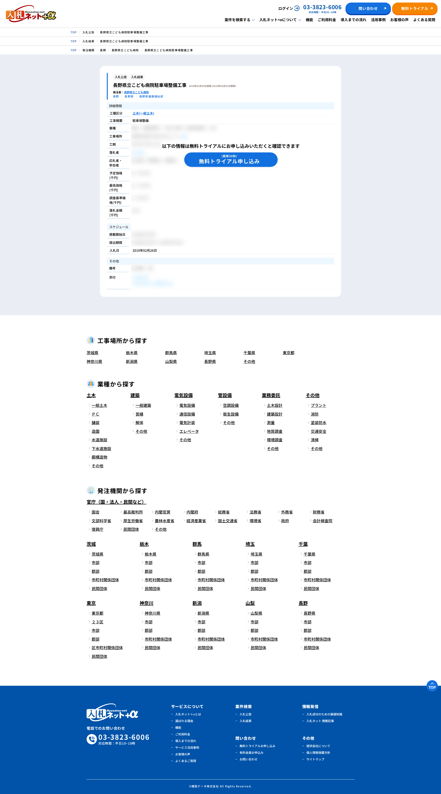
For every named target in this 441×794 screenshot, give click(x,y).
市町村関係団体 (105, 580)
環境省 (255, 520)
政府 (285, 520)
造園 (95, 431)
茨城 (91, 543)
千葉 (303, 543)
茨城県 (92, 352)
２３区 (97, 622)
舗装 (95, 422)
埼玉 (250, 543)
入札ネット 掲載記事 (320, 721)
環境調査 (275, 440)
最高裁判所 (133, 512)
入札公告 (246, 714)
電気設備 (183, 395)
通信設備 (187, 414)
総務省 (224, 512)
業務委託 (271, 395)
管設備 (225, 395)
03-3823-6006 (124, 739)
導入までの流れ (353, 19)
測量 (271, 422)
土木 (91, 395)
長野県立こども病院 (136, 92)
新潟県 (132, 361)
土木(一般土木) (143, 113)
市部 (95, 562)
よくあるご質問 (185, 761)
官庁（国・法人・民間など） (116, 501)
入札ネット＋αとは (188, 714)
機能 (309, 19)
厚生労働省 (133, 520)
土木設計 (275, 405)
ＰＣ (95, 414)
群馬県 (171, 352)
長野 (303, 603)
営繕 (139, 414)
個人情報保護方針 (318, 752)
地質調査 (275, 431)
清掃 (315, 440)
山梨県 (171, 361)
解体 (139, 422)
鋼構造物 (99, 457)
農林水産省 (164, 520)
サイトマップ (315, 759)
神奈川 (146, 603)
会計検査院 (322, 520)
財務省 (319, 512)
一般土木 (99, 405)
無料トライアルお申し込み (257, 746)
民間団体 (131, 529)
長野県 (210, 361)
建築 (135, 395)
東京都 (288, 352)
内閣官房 (162, 512)
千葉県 (249, 352)
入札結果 (246, 721)
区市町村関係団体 (106, 647)
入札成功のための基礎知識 (324, 714)
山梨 (250, 603)
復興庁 (97, 529)
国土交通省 (227, 520)
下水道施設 (101, 448)
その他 (249, 361)
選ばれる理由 (184, 721)
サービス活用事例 (187, 747)
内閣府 (192, 512)
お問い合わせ (248, 759)
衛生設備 (231, 414)
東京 (91, 603)
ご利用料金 (327, 19)
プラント (318, 405)
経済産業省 (196, 520)
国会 (95, 512)
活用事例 (378, 19)
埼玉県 (210, 352)
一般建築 (143, 405)
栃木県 (132, 352)
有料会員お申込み (251, 752)
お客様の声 (399, 19)
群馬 (197, 543)
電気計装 (187, 422)
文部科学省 (101, 520)
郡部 (95, 571)
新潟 (197, 603)
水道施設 (99, 440)
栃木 (144, 543)
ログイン (285, 8)
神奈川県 (94, 361)
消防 (315, 414)
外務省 (287, 512)
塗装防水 (318, 422)
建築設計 (275, 414)
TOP (432, 687)
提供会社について (318, 746)
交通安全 (318, 431)
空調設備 (231, 405)
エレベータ (189, 431)
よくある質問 (424, 19)
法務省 (255, 512)
